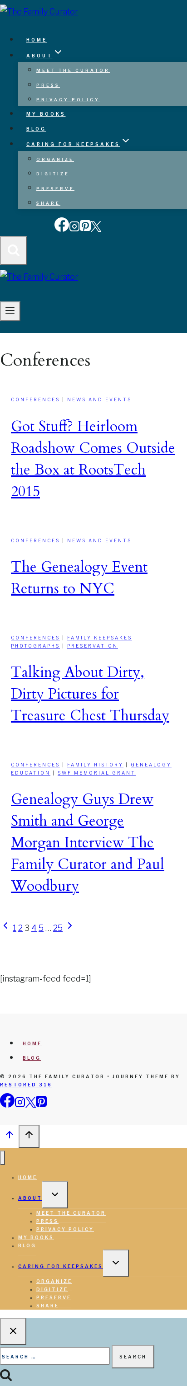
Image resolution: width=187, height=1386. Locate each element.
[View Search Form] (13, 250)
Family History (95, 764)
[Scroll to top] (9, 1136)
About (30, 1198)
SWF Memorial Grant (97, 772)
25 (58, 928)
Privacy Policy (68, 99)
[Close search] (13, 1331)
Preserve (55, 188)
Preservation (92, 645)
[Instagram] (74, 230)
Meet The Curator (73, 70)
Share (48, 203)
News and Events (99, 399)
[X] (96, 230)
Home (36, 39)
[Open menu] (10, 311)
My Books (46, 114)
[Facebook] (61, 230)
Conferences (35, 399)
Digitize (52, 173)
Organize (55, 159)
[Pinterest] (85, 230)
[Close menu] (2, 1158)
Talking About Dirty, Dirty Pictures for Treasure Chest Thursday (90, 694)
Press (48, 85)
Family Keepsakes (99, 637)
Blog (36, 129)
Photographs (35, 645)
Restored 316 (26, 1084)
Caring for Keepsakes (60, 1266)
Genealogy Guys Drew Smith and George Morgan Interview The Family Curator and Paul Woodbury (87, 842)
